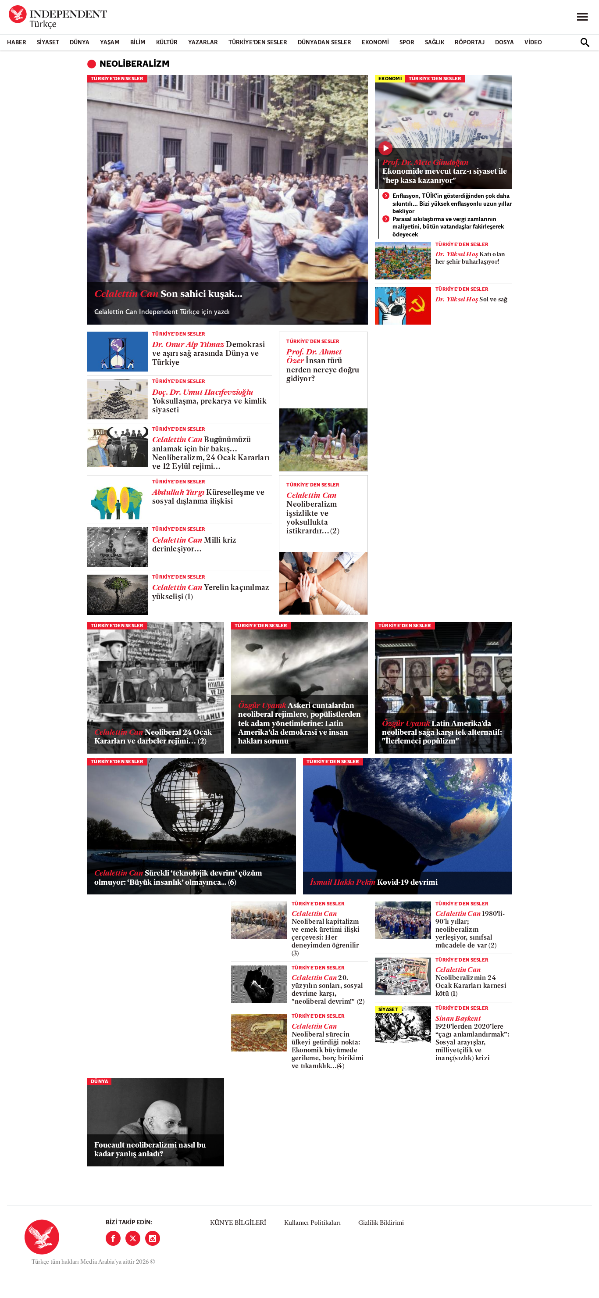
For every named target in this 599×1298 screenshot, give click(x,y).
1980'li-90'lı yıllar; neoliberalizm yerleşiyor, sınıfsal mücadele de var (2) (470, 930)
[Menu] (582, 17)
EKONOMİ (375, 43)
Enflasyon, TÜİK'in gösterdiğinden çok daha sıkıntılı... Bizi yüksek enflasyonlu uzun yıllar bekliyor (452, 204)
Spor (406, 43)
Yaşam (110, 43)
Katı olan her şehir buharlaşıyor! (470, 258)
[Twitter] (132, 1238)
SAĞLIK (434, 43)
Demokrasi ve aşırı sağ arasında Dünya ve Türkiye (208, 354)
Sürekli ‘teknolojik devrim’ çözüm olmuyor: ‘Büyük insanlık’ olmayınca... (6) (178, 878)
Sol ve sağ (471, 300)
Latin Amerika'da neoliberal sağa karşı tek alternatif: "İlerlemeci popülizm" (442, 733)
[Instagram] (152, 1238)
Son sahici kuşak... (168, 295)
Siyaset (48, 43)
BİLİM (138, 43)
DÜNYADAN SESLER (324, 43)
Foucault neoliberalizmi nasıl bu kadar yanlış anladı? (150, 1150)
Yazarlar (203, 43)
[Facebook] (113, 1238)
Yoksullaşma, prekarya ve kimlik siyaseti (209, 402)
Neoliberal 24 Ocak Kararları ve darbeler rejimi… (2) (153, 737)
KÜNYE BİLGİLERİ (238, 1223)
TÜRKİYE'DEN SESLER (257, 43)
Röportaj (470, 43)
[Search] (585, 42)
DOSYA (504, 43)
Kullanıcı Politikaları (312, 1223)
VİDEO (533, 43)
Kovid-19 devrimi (374, 883)
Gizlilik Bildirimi (381, 1223)
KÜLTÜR (167, 43)
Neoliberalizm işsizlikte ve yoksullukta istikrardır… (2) (312, 514)
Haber (16, 43)
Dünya (79, 43)
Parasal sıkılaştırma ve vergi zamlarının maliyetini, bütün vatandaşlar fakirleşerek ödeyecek (448, 227)
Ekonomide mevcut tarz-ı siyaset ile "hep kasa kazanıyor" (444, 172)
